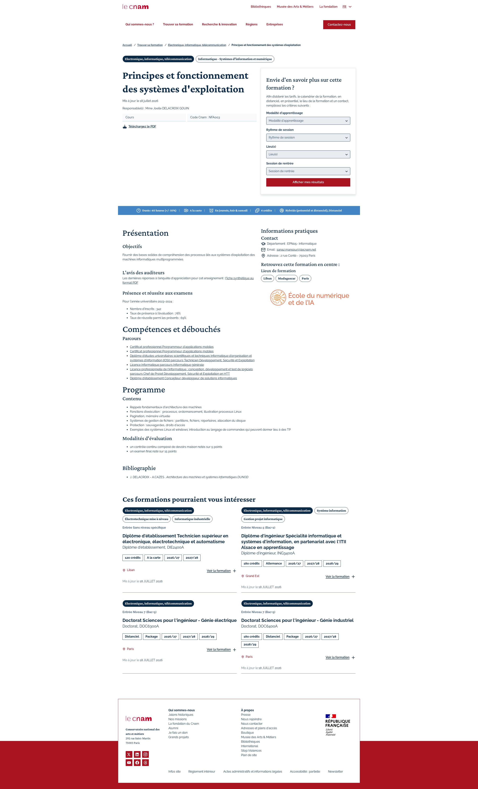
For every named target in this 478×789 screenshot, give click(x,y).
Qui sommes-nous (181, 710)
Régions (251, 24)
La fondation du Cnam (183, 723)
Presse (245, 714)
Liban (267, 278)
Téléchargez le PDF (142, 126)
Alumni (173, 728)
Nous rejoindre (251, 719)
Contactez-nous (339, 24)
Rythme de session (280, 130)
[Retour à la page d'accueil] (135, 6)
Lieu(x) (271, 146)
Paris (305, 278)
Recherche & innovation (219, 24)
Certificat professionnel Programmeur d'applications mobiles (172, 347)
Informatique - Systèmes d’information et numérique (235, 59)
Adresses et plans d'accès (259, 728)
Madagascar (286, 278)
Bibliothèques (250, 741)
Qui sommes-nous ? (139, 24)
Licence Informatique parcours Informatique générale (167, 365)
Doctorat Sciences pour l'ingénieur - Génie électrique (179, 620)
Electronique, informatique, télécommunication (197, 45)
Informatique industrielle (192, 519)
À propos (247, 710)
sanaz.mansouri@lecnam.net (296, 249)
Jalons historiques (180, 714)
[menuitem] (261, 6)
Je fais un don (177, 732)
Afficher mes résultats (308, 182)
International (249, 746)
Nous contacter (252, 723)
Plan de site (249, 755)
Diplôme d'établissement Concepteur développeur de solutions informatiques (183, 378)
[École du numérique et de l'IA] (308, 298)
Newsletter (335, 771)
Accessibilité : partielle (305, 771)
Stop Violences (251, 750)
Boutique (247, 732)
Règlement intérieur (201, 771)
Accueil (127, 45)
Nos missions (177, 719)
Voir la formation (219, 571)
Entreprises (274, 24)
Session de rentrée (280, 163)
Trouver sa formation (178, 24)
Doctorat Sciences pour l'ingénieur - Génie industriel (297, 620)
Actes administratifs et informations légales (252, 771)
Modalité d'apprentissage (284, 113)
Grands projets (178, 737)
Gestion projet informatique (263, 519)
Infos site (174, 771)
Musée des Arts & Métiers (258, 737)
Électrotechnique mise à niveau (146, 519)
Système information (331, 510)
